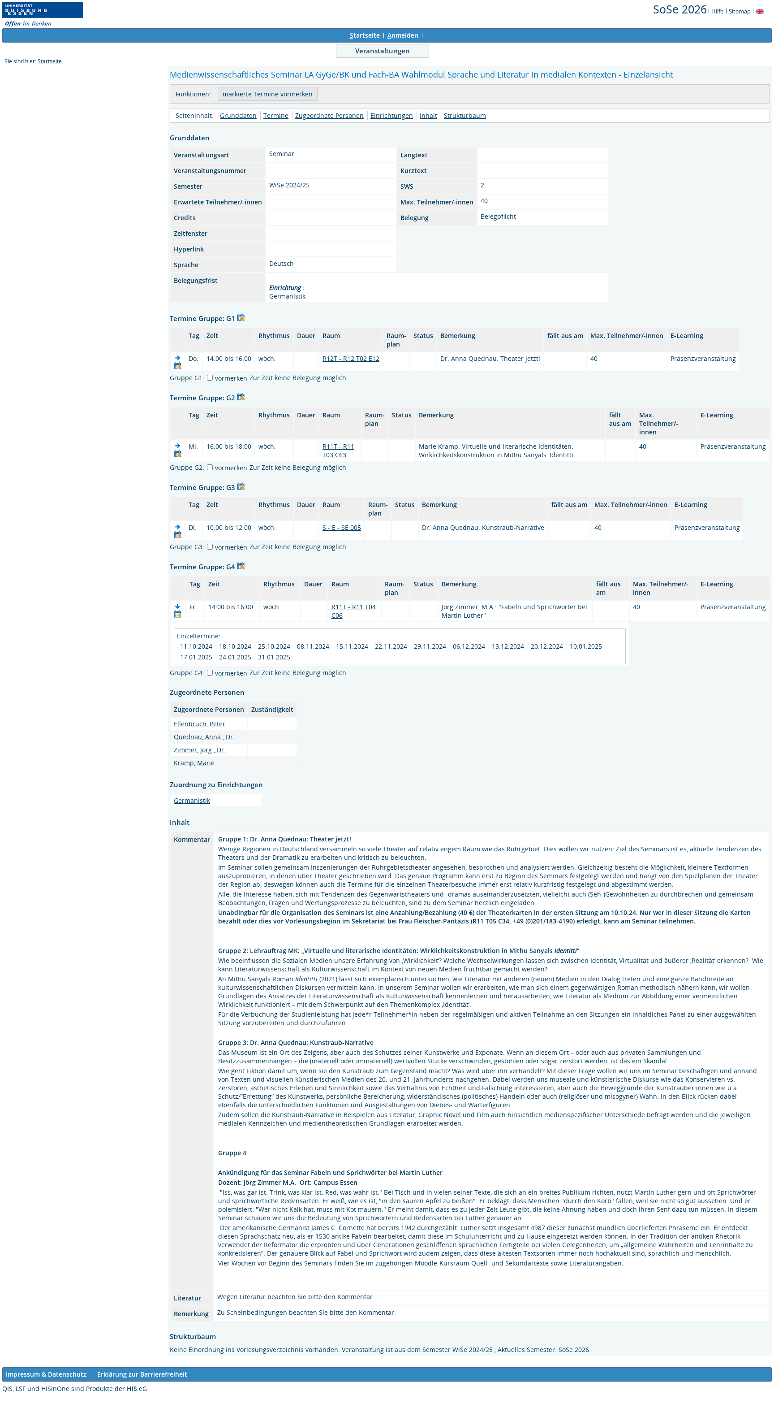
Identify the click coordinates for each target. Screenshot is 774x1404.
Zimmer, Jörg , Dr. (200, 749)
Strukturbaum (465, 115)
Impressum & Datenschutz (46, 1374)
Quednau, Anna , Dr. (204, 736)
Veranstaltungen (382, 50)
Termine (275, 115)
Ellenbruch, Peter (199, 723)
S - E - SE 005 (341, 527)
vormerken (231, 378)
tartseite (365, 35)
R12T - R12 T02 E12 (350, 358)
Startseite (50, 61)
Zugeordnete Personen (329, 115)
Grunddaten (238, 115)
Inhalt (428, 115)
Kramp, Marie (194, 762)
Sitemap (740, 11)
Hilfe (717, 11)
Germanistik (192, 800)
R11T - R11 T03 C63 (338, 450)
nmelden (402, 35)
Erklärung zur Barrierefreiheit (142, 1374)
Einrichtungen (391, 115)
